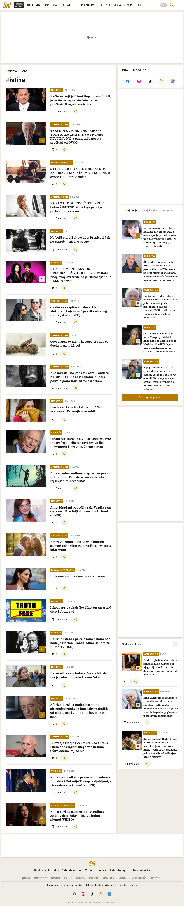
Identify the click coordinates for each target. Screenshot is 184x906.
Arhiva (89, 885)
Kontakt (79, 885)
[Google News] (172, 81)
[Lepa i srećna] (93, 878)
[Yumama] (139, 878)
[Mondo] (40, 878)
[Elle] (68, 878)
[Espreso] (55, 878)
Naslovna (11, 70)
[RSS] (161, 81)
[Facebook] (127, 81)
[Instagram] (138, 81)
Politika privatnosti (105, 885)
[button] (60, 111)
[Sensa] (123, 878)
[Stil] (7, 5)
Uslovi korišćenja (127, 885)
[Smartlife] (108, 878)
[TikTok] (150, 81)
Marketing (67, 885)
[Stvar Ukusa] (156, 878)
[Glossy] (80, 878)
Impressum (53, 885)
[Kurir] (26, 878)
